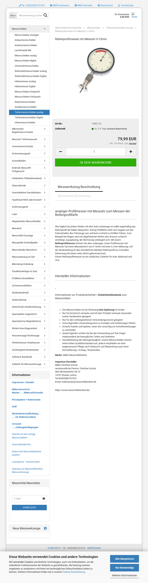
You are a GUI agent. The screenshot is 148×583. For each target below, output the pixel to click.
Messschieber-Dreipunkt (27, 91)
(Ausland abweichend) (117, 129)
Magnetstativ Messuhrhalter (26, 221)
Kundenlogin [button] (127, 5)
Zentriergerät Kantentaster (25, 349)
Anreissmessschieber (26, 45)
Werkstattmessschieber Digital (30, 76)
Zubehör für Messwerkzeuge (26, 364)
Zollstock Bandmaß (22, 357)
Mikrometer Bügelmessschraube (22, 130)
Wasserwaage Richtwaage (25, 335)
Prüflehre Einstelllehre (23, 278)
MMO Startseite (84, 5)
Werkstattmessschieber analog (31, 71)
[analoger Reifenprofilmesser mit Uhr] (96, 71)
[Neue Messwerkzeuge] (45, 528)
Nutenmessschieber (25, 102)
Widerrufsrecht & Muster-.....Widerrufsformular (27, 391)
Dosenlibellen (19, 160)
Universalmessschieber (27, 65)
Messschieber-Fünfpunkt (27, 96)
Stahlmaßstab (19, 299)
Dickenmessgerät (21, 153)
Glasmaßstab (19, 185)
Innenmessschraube (22, 146)
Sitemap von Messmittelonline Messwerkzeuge (27, 470)
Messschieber (19, 28)
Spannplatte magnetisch (24, 314)
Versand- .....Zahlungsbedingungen (25, 425)
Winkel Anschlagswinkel (24, 328)
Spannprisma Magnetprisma (26, 321)
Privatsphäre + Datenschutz (26, 399)
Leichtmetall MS (23, 50)
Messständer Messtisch (24, 249)
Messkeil (16, 228)
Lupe (14, 214)
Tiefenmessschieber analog (29, 112)
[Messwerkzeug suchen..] (45, 15)
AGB (14, 406)
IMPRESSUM (93, 548)
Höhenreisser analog (25, 81)
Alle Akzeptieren (124, 558)
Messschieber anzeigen (27, 35)
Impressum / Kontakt (23, 382)
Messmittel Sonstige (22, 235)
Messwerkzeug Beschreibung (79, 187)
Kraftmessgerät (20, 206)
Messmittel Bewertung (74, 196)
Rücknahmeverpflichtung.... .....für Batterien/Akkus (26, 415)
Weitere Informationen (124, 575)
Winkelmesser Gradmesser (26, 342)
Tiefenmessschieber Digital (29, 117)
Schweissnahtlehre (22, 285)
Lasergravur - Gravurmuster (26, 461)
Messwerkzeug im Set (23, 256)
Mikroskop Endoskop (22, 264)
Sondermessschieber (25, 107)
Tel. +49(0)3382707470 (33, 5)
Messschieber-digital (25, 60)
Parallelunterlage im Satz (24, 271)
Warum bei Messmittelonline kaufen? (26, 453)
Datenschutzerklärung (73, 572)
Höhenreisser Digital (25, 86)
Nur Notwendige (124, 567)
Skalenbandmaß (20, 292)
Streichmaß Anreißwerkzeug (26, 306)
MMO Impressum (60, 5)
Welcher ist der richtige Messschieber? (23, 436)
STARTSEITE (54, 548)
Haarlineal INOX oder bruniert (27, 199)
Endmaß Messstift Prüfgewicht (21, 169)
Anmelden (29, 507)
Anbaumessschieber (25, 40)
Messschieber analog (26, 55)
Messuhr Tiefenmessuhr (24, 139)
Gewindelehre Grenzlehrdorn (26, 192)
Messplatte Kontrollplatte (25, 242)
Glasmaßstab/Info (21, 444)
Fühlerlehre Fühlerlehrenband (27, 178)
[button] (105, 5)
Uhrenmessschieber (25, 122)
